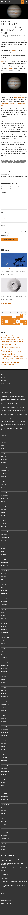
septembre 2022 (5, 570)
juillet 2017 (3, 743)
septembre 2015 (5, 804)
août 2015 (3, 807)
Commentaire (5, 192)
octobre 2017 (4, 735)
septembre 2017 (5, 738)
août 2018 (3, 707)
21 (14, 321)
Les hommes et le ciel (6, 386)
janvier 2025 (4, 492)
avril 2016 (3, 785)
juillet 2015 (3, 810)
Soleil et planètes (5, 21)
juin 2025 (3, 479)
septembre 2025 (5, 470)
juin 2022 (3, 579)
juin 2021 (3, 612)
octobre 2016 (4, 768)
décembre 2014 (4, 830)
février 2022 (4, 590)
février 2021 (4, 623)
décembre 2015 (4, 796)
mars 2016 (3, 788)
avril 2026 (3, 451)
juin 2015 (3, 813)
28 (14, 323)
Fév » (25, 326)
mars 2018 (3, 721)
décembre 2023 (4, 529)
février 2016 (4, 791)
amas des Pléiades (6, 336)
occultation (13, 349)
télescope (10, 360)
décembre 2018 (4, 696)
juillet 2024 (3, 509)
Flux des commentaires (6, 903)
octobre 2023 (4, 534)
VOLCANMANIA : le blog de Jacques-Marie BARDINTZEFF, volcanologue (13, 886)
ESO (13, 341)
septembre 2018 (5, 704)
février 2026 (4, 456)
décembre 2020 (4, 629)
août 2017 (3, 740)
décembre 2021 (4, 596)
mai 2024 (3, 515)
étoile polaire (16, 364)
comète (4, 337)
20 (10, 321)
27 (10, 323)
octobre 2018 (4, 701)
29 (17, 323)
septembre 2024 (5, 504)
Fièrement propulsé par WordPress (8, 913)
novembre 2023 (4, 531)
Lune (14, 344)
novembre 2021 (4, 598)
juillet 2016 (3, 777)
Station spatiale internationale (7, 358)
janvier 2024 (4, 526)
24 (25, 321)
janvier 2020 (4, 660)
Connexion (3, 897)
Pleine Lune (15, 354)
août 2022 (3, 573)
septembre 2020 (5, 637)
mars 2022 (3, 587)
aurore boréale (23, 336)
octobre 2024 (4, 501)
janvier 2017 (4, 760)
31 (25, 323)
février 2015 (4, 824)
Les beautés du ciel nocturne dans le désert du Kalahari (14, 175)
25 (2, 323)
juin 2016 (3, 779)
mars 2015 (3, 821)
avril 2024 (3, 518)
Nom (2, 212)
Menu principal (26, 2)
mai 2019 (3, 682)
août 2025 (3, 473)
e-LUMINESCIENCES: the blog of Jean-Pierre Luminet (14, 867)
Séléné (25, 358)
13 (10, 319)
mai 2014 (3, 849)
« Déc (2, 326)
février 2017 (4, 757)
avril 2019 (3, 685)
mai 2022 (3, 582)
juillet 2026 (3, 442)
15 (17, 319)
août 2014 (3, 841)
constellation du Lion (7, 160)
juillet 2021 (3, 609)
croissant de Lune (6, 342)
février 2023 (4, 557)
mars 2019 (3, 687)
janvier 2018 (4, 726)
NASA (12, 347)
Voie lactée (9, 362)
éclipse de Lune (22, 362)
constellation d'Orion (12, 337)
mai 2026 (3, 448)
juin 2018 (3, 713)
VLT (5, 362)
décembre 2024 (4, 495)
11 (2, 319)
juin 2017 (3, 746)
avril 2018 (3, 718)
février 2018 (4, 724)
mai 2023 (3, 548)
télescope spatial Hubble (19, 360)
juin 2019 (3, 679)
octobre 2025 (4, 467)
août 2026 (3, 440)
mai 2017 (3, 749)
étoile (12, 365)
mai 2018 (3, 715)
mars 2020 (3, 654)
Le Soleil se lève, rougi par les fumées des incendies (13, 421)
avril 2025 (3, 484)
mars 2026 (3, 453)
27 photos (11, 268)
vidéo (2, 362)
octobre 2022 (4, 568)
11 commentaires (8, 274)
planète (20, 351)
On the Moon (7, 351)
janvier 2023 (4, 559)
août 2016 (3, 774)
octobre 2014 (4, 835)
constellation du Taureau (18, 339)
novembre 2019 (4, 665)
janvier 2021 (4, 626)
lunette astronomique (20, 344)
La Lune (2, 374)
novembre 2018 (4, 699)
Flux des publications (6, 900)
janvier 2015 (4, 827)
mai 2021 (3, 615)
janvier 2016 (4, 793)
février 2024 (4, 523)
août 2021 (3, 607)
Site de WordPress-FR (6, 906)
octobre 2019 (4, 668)
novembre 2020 (4, 632)
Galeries (7, 250)
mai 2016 (3, 782)
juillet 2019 (3, 676)
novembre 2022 (4, 565)
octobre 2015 (4, 802)
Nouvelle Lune (17, 347)
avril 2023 (3, 551)
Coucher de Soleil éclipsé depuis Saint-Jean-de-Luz (13, 407)
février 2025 (4, 490)
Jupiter (13, 50)
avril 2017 (3, 752)
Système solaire (20, 358)
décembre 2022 (4, 562)
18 (2, 321)
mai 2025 (3, 481)
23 (21, 321)
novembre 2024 (4, 498)
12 (6, 319)
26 (6, 323)
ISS (15, 341)
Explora (3, 870)
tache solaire (4, 360)
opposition (22, 162)
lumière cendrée (6, 344)
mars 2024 (3, 520)
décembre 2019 (4, 662)
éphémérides (5, 365)
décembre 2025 (4, 462)
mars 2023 (3, 554)
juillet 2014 (3, 843)
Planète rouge (5, 354)
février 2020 (4, 657)
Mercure (8, 347)
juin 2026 (3, 445)
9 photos (10, 293)
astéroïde (18, 335)
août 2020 (3, 640)
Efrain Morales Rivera (19, 97)
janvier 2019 (4, 693)
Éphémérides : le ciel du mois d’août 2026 (11, 418)
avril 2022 (3, 584)
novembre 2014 (4, 832)
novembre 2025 (4, 465)
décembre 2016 (4, 763)
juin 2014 (3, 846)
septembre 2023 (5, 537)
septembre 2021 (5, 604)
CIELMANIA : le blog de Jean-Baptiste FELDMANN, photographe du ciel (11, 2)
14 (14, 319)
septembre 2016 (5, 771)
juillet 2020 (3, 643)
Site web (3, 225)
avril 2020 (3, 651)
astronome (14, 336)
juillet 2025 (3, 476)
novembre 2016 (4, 765)
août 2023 (3, 540)
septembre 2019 (5, 671)
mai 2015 (3, 816)
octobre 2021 (4, 601)
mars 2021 (3, 621)
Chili (2, 337)
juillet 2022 (3, 576)
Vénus (16, 362)
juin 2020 (3, 646)
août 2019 (3, 674)
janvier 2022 (4, 593)
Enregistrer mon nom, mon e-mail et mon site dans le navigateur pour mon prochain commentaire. (14, 233)
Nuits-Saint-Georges (6, 349)
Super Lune (15, 358)
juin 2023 (3, 545)
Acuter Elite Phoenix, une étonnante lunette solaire (13, 396)
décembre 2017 (4, 729)
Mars (3, 347)
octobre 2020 (4, 635)
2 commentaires (8, 299)
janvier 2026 (4, 459)
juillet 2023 (3, 543)
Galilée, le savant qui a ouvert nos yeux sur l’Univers (13, 170)
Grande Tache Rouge (7, 162)
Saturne (14, 356)
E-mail (3, 219)
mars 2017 (3, 754)
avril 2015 (3, 818)
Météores (3, 380)
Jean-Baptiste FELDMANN (14, 35)
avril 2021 (3, 618)
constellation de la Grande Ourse (7, 339)
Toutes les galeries (6, 303)
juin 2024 (3, 512)
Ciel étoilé (3, 377)
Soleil (23, 53)
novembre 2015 (4, 799)
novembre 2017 (4, 732)
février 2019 (4, 690)
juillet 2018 (3, 710)
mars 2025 (3, 487)
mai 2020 (3, 648)
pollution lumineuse (6, 356)
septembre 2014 (5, 838)
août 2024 (3, 506)
